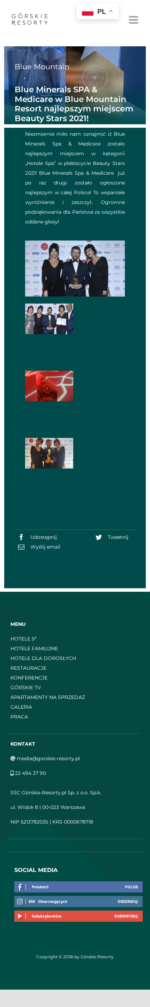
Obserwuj (128, 901)
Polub (131, 886)
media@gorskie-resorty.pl (47, 758)
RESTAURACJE (28, 668)
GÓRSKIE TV (25, 687)
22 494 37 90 (30, 773)
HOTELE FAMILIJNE (34, 648)
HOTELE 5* (23, 639)
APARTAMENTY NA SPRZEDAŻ (47, 697)
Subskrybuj (126, 916)
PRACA (19, 717)
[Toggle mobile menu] (134, 20)
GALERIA (21, 707)
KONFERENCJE (28, 678)
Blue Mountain (42, 66)
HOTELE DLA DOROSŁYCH (43, 658)
